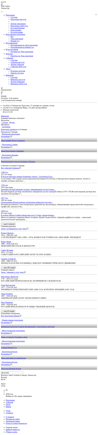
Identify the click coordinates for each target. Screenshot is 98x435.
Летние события (17, 64)
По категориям (17, 32)
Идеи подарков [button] (12, 49)
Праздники (10, 400)
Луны (8, 411)
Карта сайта (12, 432)
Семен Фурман (7, 250)
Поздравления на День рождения (24, 45)
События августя (17, 62)
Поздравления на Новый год (22, 47)
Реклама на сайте (13, 419)
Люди (8, 404)
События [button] (9, 58)
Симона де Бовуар (8, 259)
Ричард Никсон (7, 233)
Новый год (15, 41)
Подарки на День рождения (22, 52)
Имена (8, 407)
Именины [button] (10, 75)
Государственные (18, 28)
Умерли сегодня (17, 73)
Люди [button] (8, 69)
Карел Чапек (6, 242)
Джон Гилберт (7, 294)
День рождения (17, 39)
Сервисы (9, 413)
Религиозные (16, 30)
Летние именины (18, 82)
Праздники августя (18, 19)
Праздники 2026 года (19, 26)
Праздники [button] (10, 15)
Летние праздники (18, 24)
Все (12, 37)
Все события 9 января (10, 168)
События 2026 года (18, 67)
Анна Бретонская (8, 285)
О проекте (10, 417)
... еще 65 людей (8, 311)
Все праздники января (10, 316)
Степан (5, 122)
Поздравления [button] (11, 43)
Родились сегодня (18, 71)
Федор (12, 122)
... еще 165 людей (8, 268)
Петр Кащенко (7, 302)
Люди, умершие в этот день (12, 272)
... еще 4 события (8, 224)
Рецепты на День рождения (22, 56)
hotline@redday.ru (13, 430)
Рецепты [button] (9, 54)
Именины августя (18, 80)
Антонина (6, 127)
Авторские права (13, 421)
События (9, 402)
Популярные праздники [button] (15, 34)
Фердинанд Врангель (9, 277)
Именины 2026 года (19, 84)
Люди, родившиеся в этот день (14, 229)
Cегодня (14, 17)
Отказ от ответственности (16, 423)
